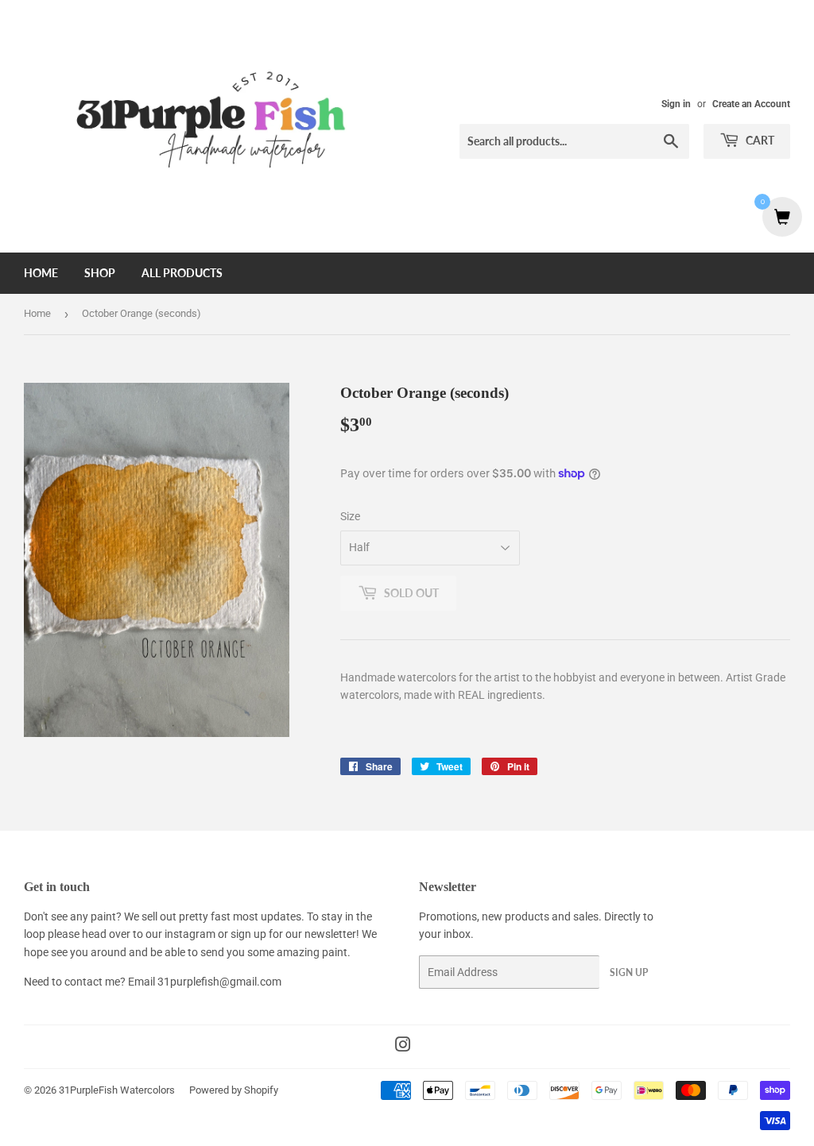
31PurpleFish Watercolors (117, 1090)
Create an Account (751, 104)
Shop (99, 273)
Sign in (676, 104)
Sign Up (629, 972)
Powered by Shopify (233, 1090)
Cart (758, 140)
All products (182, 273)
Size (350, 516)
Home (41, 273)
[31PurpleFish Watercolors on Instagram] (403, 1046)
